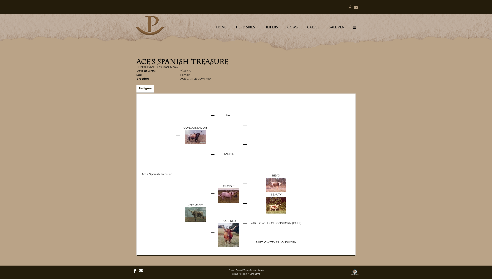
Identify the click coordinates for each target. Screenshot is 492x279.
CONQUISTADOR (148, 67)
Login (261, 270)
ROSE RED (229, 221)
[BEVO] (276, 185)
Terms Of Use (250, 270)
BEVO (276, 175)
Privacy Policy (235, 270)
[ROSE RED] (228, 235)
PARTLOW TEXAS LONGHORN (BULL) (276, 223)
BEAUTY (276, 194)
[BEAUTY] (276, 205)
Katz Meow (170, 67)
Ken (228, 115)
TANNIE (229, 154)
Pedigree (145, 88)
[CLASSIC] (228, 195)
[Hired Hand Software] (354, 273)
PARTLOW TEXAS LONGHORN (276, 242)
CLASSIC (228, 186)
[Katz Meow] (195, 214)
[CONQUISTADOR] (195, 137)
